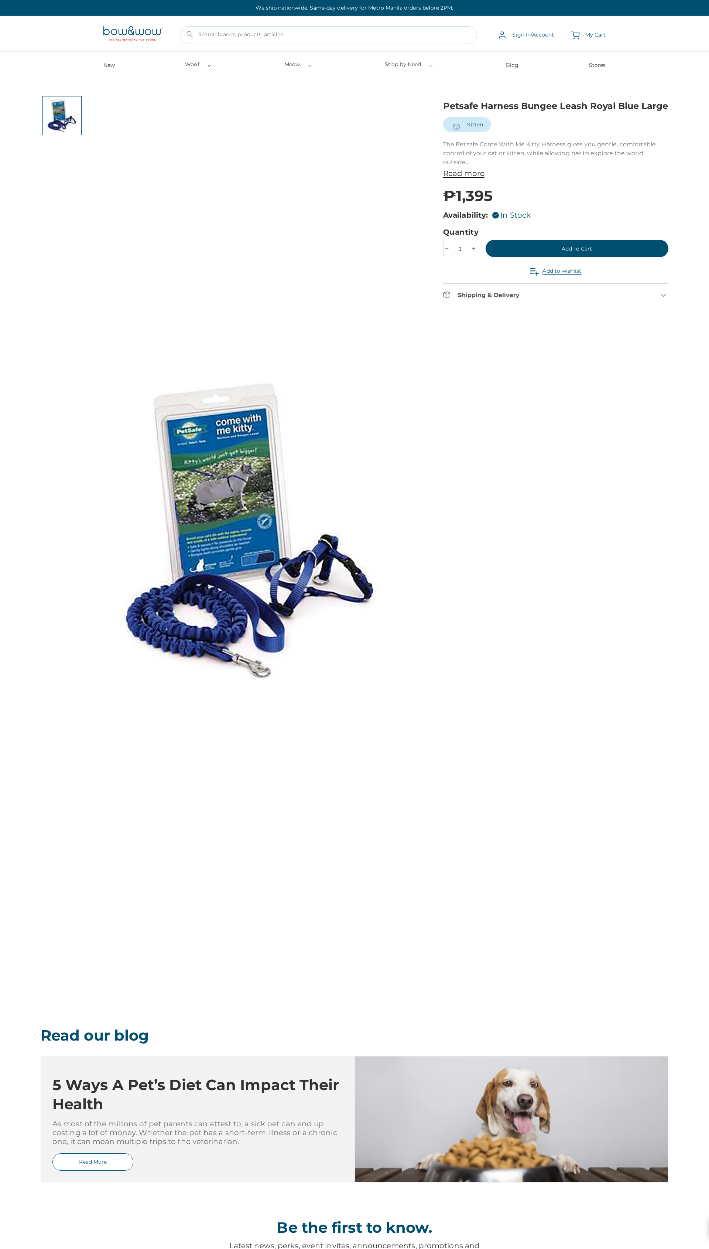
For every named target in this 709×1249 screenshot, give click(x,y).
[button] (197, 67)
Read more (463, 173)
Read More (93, 1161)
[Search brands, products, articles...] (190, 34)
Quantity (462, 232)
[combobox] (328, 35)
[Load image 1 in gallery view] (62, 115)
